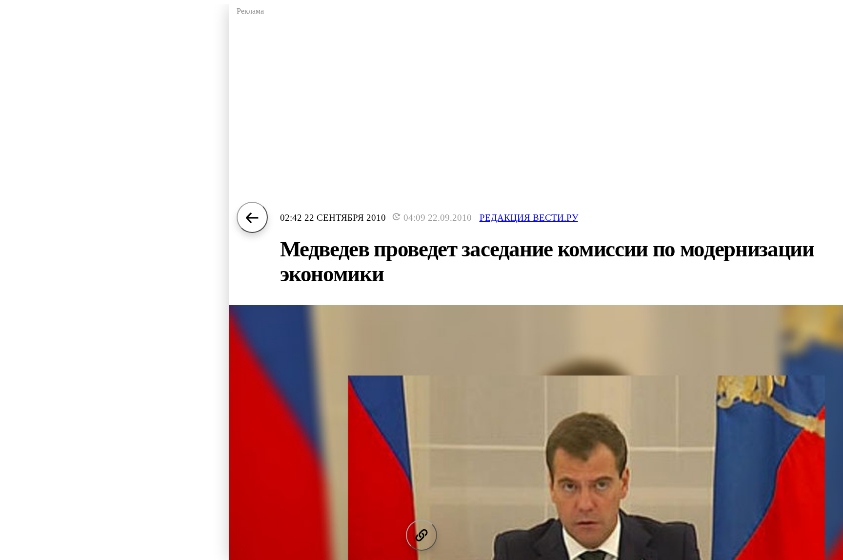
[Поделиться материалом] (421, 535)
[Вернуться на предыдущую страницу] (252, 217)
